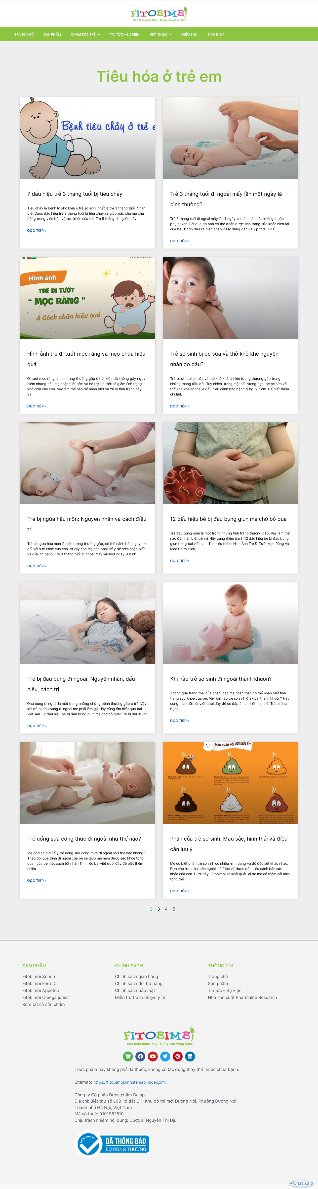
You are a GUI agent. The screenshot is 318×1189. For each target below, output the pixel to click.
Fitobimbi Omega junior (45, 997)
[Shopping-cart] (128, 1056)
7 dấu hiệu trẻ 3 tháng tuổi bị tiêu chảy (74, 194)
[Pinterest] (178, 1056)
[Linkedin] (190, 1056)
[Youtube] (153, 1056)
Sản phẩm (52, 34)
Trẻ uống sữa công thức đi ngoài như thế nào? (84, 839)
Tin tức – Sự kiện (125, 34)
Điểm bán (190, 34)
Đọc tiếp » (37, 230)
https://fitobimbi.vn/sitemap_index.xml (129, 1082)
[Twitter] (165, 1056)
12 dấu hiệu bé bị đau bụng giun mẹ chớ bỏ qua (228, 519)
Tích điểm (215, 34)
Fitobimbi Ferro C (39, 983)
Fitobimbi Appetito (40, 990)
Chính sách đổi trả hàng (138, 983)
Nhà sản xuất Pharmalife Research (242, 997)
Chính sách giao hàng (136, 976)
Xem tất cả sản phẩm (43, 1004)
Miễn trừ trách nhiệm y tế (140, 997)
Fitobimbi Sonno (38, 976)
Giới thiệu (158, 34)
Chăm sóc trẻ (83, 34)
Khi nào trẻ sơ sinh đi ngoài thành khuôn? (221, 679)
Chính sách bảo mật (135, 990)
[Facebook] (140, 1056)
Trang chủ (24, 34)
